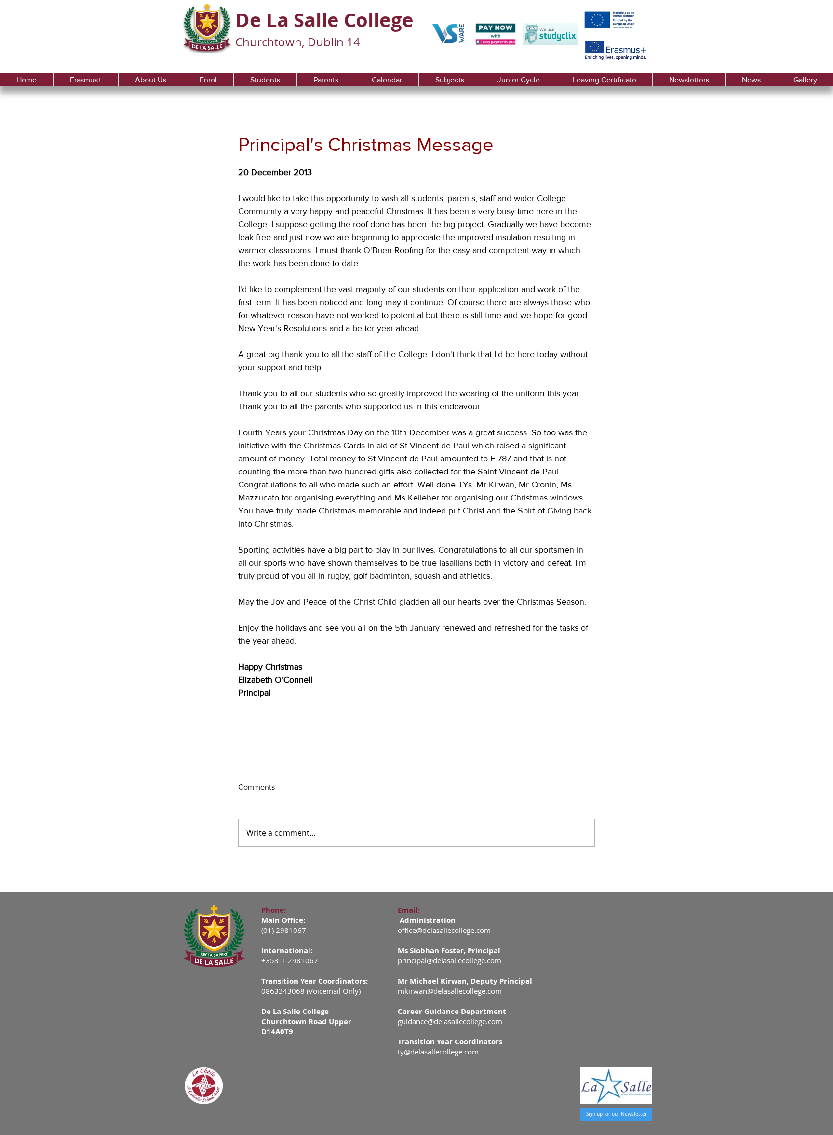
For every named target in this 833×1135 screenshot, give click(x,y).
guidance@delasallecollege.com (450, 1021)
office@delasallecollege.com (444, 930)
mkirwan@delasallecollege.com (450, 991)
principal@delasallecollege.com (449, 960)
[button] (150, 79)
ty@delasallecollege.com (438, 1051)
